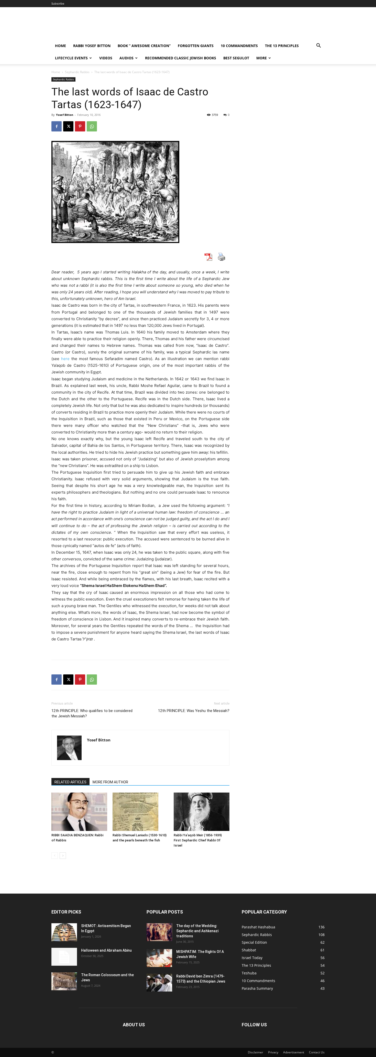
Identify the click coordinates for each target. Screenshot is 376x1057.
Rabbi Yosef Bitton (91, 45)
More (261, 57)
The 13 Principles (282, 45)
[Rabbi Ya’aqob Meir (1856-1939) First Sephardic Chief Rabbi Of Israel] (201, 812)
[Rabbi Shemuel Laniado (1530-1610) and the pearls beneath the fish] (140, 812)
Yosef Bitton (64, 115)
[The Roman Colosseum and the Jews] (64, 981)
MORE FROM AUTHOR (110, 782)
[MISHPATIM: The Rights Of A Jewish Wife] (159, 958)
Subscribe (57, 3)
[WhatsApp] (92, 126)
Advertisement (293, 1052)
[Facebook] (56, 126)
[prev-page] (54, 855)
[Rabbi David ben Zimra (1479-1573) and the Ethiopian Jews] (159, 983)
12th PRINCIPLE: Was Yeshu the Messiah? (193, 710)
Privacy (273, 1052)
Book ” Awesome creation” (144, 45)
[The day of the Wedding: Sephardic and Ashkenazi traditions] (159, 932)
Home (60, 45)
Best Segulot (236, 57)
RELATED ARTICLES (70, 782)
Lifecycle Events (71, 57)
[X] (68, 126)
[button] (318, 46)
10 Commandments (239, 45)
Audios (126, 57)
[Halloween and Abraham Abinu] (64, 957)
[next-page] (63, 855)
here (65, 358)
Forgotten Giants (196, 45)
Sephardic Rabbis (77, 72)
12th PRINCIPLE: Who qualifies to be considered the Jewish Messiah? (91, 713)
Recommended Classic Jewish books (180, 57)
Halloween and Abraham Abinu (106, 950)
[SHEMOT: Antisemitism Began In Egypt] (64, 932)
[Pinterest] (80, 126)
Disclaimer (255, 1052)
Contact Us (317, 1052)
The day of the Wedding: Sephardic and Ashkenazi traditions (197, 931)
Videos (105, 57)
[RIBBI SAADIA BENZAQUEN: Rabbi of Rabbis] (79, 812)
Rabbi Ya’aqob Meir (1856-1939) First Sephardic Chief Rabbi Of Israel (198, 840)
